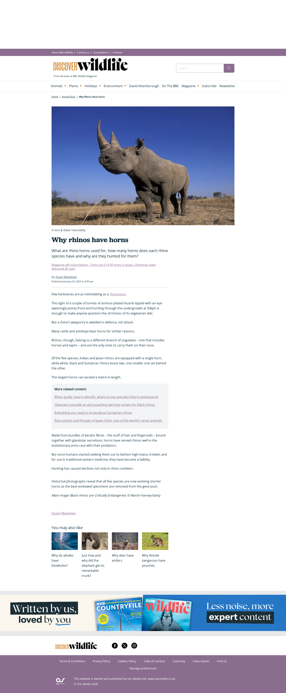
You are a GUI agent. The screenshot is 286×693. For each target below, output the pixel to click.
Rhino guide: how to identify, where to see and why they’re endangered (106, 397)
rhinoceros (118, 294)
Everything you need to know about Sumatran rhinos (93, 413)
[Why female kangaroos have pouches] (155, 541)
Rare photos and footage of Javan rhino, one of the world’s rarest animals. (108, 420)
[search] (229, 68)
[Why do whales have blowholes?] (65, 541)
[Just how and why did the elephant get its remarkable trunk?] (95, 541)
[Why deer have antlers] (125, 541)
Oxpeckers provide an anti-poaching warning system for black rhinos (104, 405)
